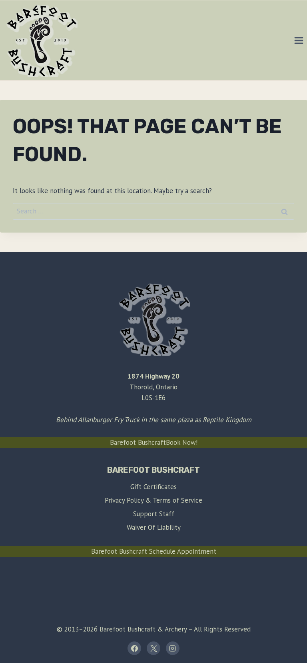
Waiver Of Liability (154, 527)
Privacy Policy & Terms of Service (153, 500)
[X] (153, 648)
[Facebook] (134, 648)
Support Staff (153, 513)
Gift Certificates (153, 486)
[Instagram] (172, 648)
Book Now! (181, 442)
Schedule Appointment (182, 551)
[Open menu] (298, 40)
